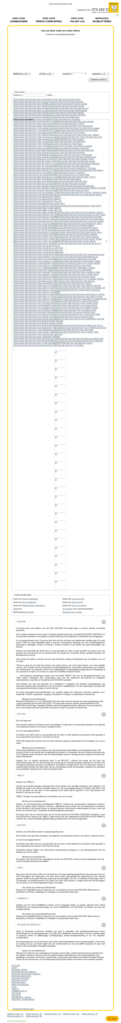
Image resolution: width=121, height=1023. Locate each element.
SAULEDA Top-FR (19, 980)
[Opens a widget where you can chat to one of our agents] (112, 1019)
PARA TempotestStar (20, 985)
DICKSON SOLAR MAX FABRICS (26, 974)
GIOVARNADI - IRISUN (21, 997)
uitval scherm (77, 602)
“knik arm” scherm (79, 606)
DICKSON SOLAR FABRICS (23, 972)
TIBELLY (15, 989)
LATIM (14, 968)
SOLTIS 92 (16, 995)
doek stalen (29, 612)
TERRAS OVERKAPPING (49, 20)
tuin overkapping (29, 602)
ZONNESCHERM (19, 20)
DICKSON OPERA (19, 970)
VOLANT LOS (77, 20)
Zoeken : (18, 95)
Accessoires (68, 609)
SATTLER (15, 966)
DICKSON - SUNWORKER (23, 1000)
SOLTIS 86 (16, 993)
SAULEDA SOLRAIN (20, 978)
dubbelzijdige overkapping (33, 606)
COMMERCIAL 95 (19, 991)
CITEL (14, 987)
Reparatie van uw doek (72, 612)
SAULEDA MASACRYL (21, 976)
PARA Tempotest (18, 983)
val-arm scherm (78, 599)
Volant (16, 609)
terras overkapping (30, 599)
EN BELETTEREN (102, 20)
